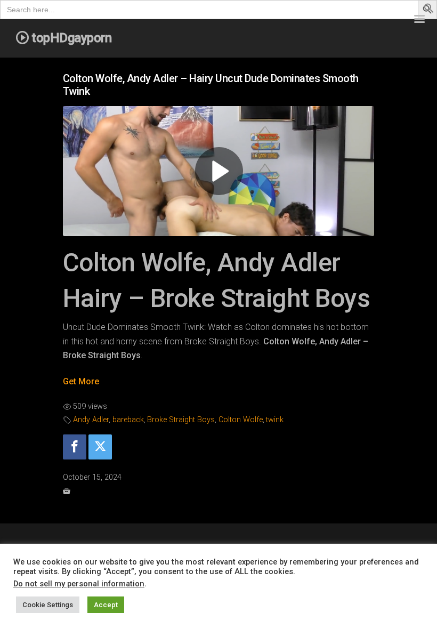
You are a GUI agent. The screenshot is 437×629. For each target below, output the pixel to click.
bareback (128, 419)
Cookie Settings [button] (47, 605)
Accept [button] (106, 605)
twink (275, 419)
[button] (429, 10)
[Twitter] (100, 446)
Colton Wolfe (240, 419)
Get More (81, 381)
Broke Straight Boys (181, 419)
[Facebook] (74, 446)
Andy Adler (91, 419)
